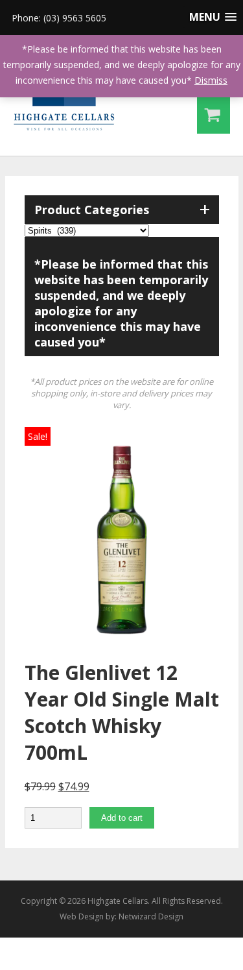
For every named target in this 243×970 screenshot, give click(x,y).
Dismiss (210, 80)
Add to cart (122, 818)
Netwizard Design (151, 916)
